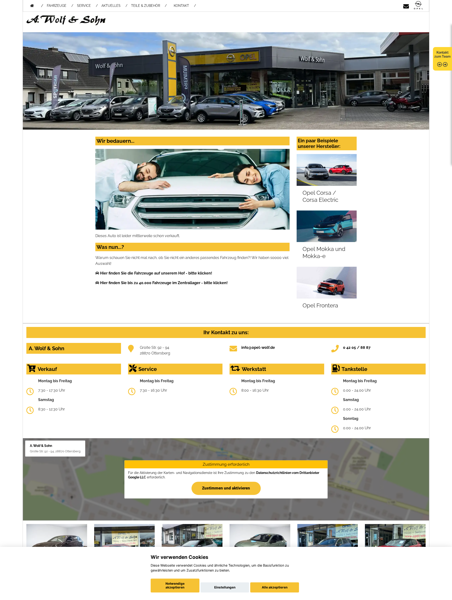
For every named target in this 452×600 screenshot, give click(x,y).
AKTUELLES (111, 6)
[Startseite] (418, 5)
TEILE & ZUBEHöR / (149, 6)
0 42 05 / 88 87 (357, 347)
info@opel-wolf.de (258, 347)
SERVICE (84, 6)
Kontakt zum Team (442, 54)
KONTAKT (181, 6)
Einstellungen (224, 587)
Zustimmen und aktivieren (226, 488)
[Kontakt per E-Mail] (406, 5)
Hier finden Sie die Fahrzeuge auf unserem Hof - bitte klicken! (156, 273)
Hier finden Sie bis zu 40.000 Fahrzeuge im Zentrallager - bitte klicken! (164, 283)
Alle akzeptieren (274, 587)
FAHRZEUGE (56, 6)
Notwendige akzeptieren (175, 585)
